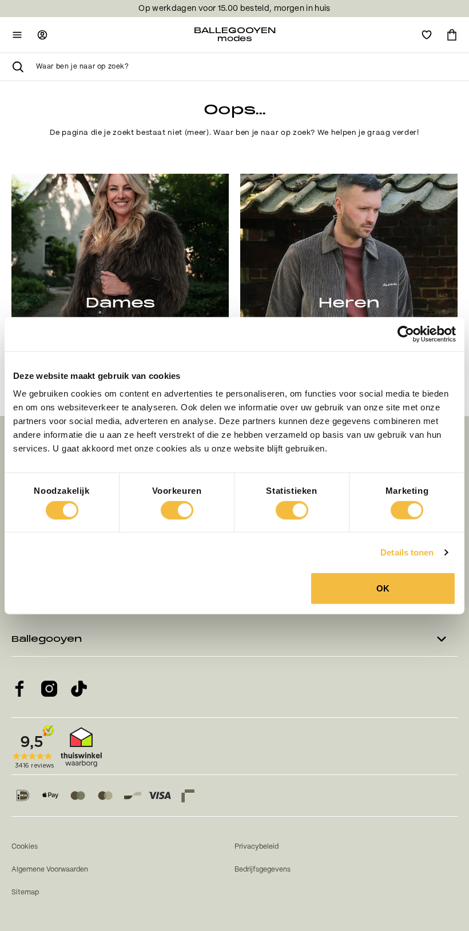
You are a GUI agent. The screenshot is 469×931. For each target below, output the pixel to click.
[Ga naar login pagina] (42, 35)
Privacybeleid (256, 847)
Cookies (24, 847)
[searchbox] (247, 66)
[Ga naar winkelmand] (452, 35)
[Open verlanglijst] (426, 35)
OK (382, 588)
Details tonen (407, 552)
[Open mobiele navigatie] (17, 35)
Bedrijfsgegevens (262, 869)
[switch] (177, 510)
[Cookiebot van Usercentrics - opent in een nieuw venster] (406, 333)
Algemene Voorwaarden (49, 869)
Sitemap (25, 892)
